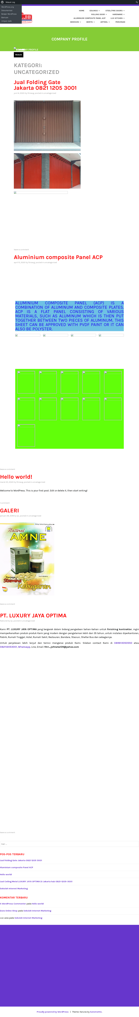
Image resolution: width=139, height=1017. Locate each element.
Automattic (96, 1012)
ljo (18, 516)
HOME (81, 10)
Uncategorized (49, 93)
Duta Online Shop (9, 910)
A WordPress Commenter (13, 903)
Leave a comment (21, 249)
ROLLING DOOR (98, 14)
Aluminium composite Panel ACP (89, 18)
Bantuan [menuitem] (4, 17)
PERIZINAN (120, 22)
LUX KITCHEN (117, 18)
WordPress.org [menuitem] (7, 7)
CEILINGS (93, 10)
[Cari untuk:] (69, 844)
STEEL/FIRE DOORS (114, 10)
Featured (3, 621)
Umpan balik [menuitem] (6, 21)
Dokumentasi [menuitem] (6, 10)
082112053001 (8, 646)
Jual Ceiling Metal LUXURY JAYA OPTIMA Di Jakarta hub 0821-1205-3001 (36, 881)
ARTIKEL (104, 22)
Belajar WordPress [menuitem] (9, 14)
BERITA (89, 22)
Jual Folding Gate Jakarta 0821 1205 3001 (45, 85)
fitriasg (31, 93)
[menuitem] (2, 2)
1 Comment (5, 503)
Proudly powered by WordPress (53, 1012)
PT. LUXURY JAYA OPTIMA (33, 615)
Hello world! (16, 476)
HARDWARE (118, 14)
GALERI (9, 510)
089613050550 (123, 642)
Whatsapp (24, 646)
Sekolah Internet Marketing (14, 888)
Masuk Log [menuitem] (10, 2)
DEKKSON (74, 22)
